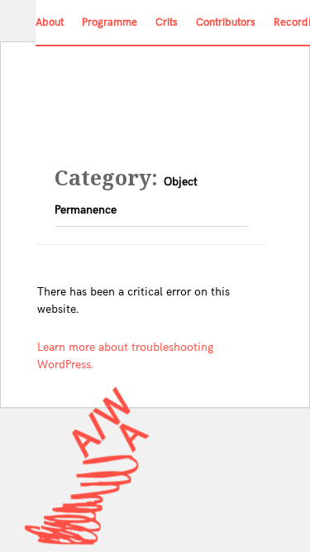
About (50, 22)
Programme (109, 22)
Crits (166, 22)
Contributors (225, 22)
